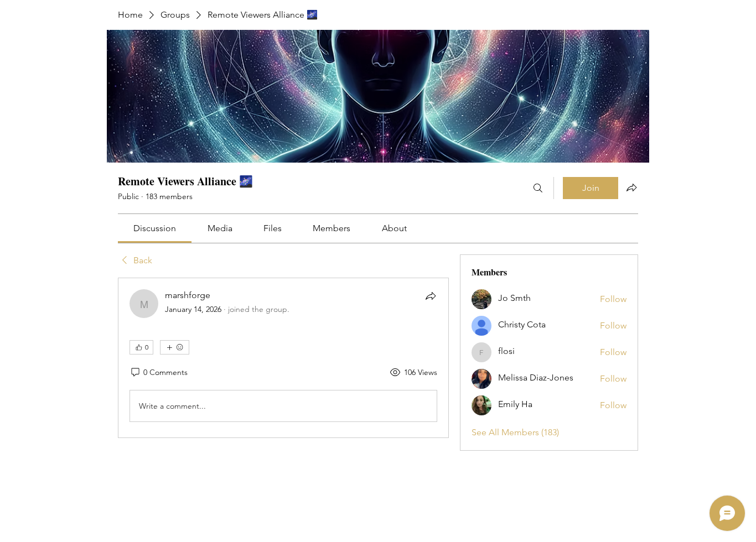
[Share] (430, 296)
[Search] (538, 188)
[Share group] (631, 187)
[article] (283, 358)
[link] (154, 228)
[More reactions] (174, 347)
